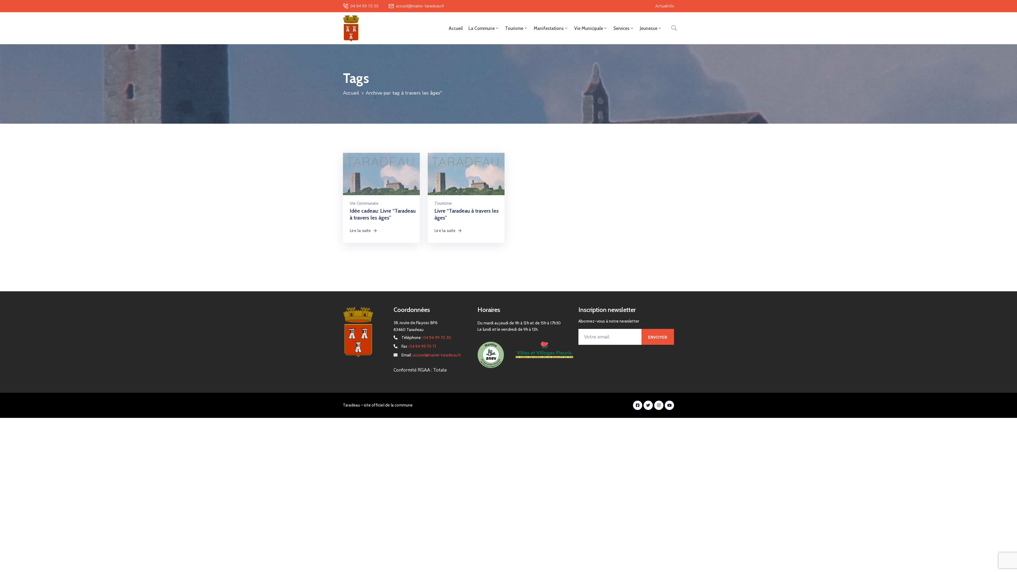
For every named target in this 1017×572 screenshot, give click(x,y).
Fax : (419, 346)
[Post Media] (381, 180)
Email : (431, 355)
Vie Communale (364, 203)
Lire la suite (360, 230)
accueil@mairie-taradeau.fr (420, 6)
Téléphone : (426, 337)
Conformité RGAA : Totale (420, 370)
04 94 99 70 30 (364, 6)
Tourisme (443, 203)
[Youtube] (669, 405)
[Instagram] (658, 405)
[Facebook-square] (637, 405)
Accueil (456, 28)
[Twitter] (648, 405)
